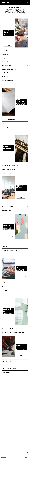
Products (26, 457)
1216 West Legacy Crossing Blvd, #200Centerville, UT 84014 (4, 458)
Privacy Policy (26, 462)
